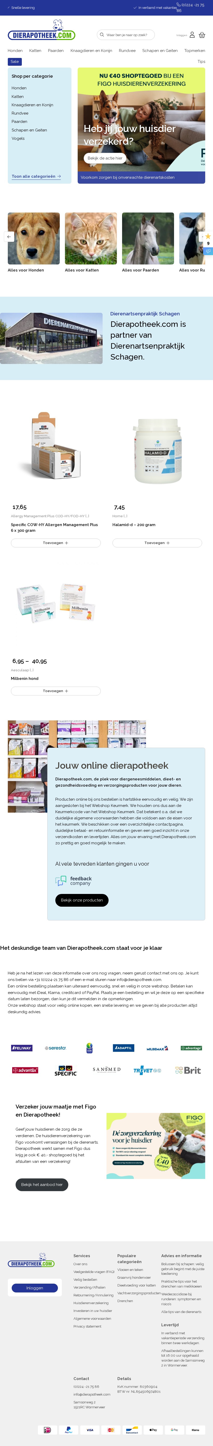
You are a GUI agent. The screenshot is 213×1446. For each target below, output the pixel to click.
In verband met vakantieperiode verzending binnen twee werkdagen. (182, 1338)
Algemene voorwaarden (92, 1318)
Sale (15, 61)
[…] (87, 516)
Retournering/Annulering (94, 1295)
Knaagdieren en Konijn (91, 50)
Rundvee (127, 50)
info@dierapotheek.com (139, 979)
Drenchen (125, 1301)
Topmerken (194, 50)
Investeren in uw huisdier (93, 1310)
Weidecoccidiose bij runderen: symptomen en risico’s (181, 1299)
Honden (15, 50)
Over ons (80, 1264)
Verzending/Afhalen (89, 1287)
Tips (201, 61)
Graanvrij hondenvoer (134, 1277)
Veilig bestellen (85, 1279)
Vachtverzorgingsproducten (139, 1293)
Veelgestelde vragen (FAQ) (94, 1271)
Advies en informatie (181, 1255)
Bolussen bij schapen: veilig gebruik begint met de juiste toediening (182, 1269)
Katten (35, 50)
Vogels (18, 138)
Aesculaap (20, 670)
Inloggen (34, 1287)
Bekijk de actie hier (105, 158)
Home (117, 516)
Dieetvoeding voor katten (136, 1285)
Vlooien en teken (130, 1270)
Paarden (56, 50)
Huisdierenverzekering (91, 1303)
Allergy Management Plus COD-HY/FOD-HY (48, 516)
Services (82, 1255)
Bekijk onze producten (82, 900)
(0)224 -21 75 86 (86, 1387)
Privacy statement (87, 1326)
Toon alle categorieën (33, 176)
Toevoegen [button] (53, 543)
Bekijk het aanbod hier (42, 1184)
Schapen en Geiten (160, 50)
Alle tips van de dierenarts (181, 1312)
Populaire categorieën (129, 1258)
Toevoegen (53, 691)
